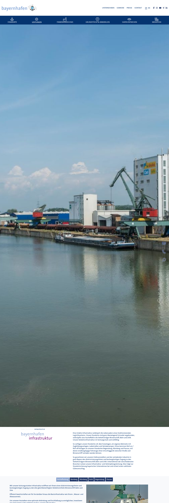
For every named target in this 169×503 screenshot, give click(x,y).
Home (23, 429)
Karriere (120, 8)
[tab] (62, 479)
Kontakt (138, 8)
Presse (129, 8)
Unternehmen (108, 8)
